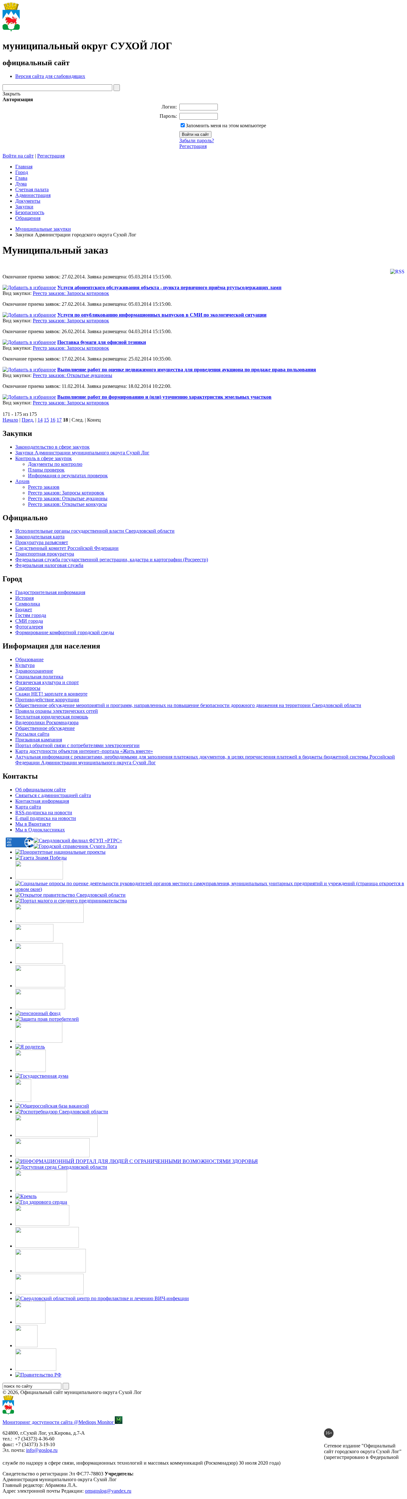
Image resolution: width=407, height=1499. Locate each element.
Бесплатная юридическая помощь (51, 716)
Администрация (33, 195)
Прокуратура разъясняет (41, 542)
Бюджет (23, 609)
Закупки (24, 206)
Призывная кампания (38, 739)
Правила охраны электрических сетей (56, 711)
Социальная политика (39, 676)
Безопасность (29, 212)
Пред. (28, 420)
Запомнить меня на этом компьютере (226, 125)
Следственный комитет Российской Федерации (67, 548)
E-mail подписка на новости (45, 818)
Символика (27, 603)
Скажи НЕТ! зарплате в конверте (51, 694)
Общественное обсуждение (45, 728)
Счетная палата (32, 189)
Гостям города (30, 615)
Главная (23, 166)
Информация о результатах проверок (68, 475)
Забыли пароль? (196, 140)
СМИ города (29, 621)
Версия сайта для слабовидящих (50, 76)
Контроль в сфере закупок (43, 458)
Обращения (27, 218)
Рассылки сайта (32, 734)
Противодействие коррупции (47, 699)
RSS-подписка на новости (43, 812)
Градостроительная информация (50, 592)
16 (52, 420)
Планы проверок (46, 470)
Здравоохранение (34, 671)
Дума (21, 183)
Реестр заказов (43, 487)
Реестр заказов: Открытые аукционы (72, 375)
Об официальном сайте (40, 789)
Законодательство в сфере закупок (52, 447)
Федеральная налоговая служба (49, 565)
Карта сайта (28, 806)
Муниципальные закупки (43, 229)
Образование (29, 659)
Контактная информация (42, 801)
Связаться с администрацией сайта (53, 795)
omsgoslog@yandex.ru (108, 1491)
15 (46, 420)
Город (21, 172)
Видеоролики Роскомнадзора (47, 722)
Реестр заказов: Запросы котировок (71, 293)
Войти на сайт (18, 155)
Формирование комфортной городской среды (64, 632)
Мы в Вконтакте (33, 824)
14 (40, 420)
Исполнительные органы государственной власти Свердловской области (95, 531)
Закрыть (11, 93)
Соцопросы (27, 688)
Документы (27, 201)
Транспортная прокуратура (44, 554)
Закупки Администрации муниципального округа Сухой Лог (82, 452)
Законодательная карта (40, 536)
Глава (21, 178)
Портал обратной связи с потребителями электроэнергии (77, 745)
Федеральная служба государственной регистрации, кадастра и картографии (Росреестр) (111, 559)
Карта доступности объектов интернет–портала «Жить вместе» (84, 751)
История (24, 598)
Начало (10, 420)
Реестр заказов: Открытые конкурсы (67, 504)
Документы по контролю (55, 464)
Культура (25, 665)
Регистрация (193, 146)
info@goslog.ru (42, 1450)
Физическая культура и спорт (47, 682)
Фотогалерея (29, 626)
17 (59, 420)
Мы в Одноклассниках (40, 829)
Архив (22, 481)
